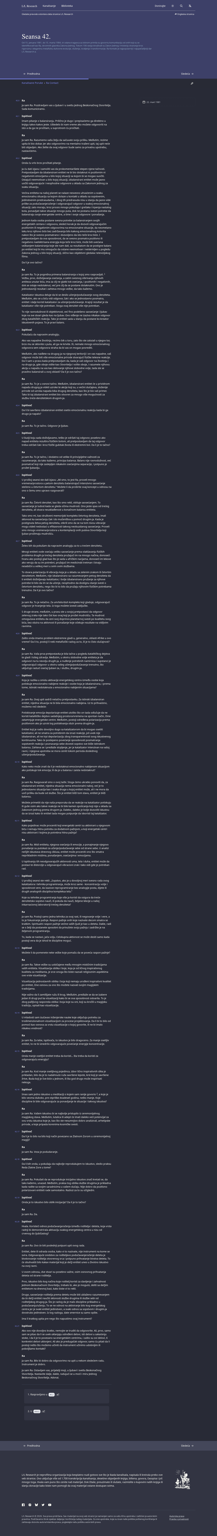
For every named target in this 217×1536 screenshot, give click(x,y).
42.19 (17, 1197)
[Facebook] (23, 1504)
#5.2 (51, 1394)
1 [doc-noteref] (104, 274)
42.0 (17, 100)
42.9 (17, 675)
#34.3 (37, 1411)
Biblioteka (67, 6)
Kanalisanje (49, 6)
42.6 (17, 475)
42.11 (17, 820)
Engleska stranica (185, 14)
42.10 (17, 762)
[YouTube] (49, 1504)
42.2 (17, 158)
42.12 (17, 876)
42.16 (17, 1089)
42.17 (17, 1131)
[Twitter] (43, 1504)
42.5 (17, 433)
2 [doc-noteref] (97, 1093)
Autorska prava (176, 1516)
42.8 (17, 633)
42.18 (17, 1159)
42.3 (17, 330)
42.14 (17, 1013)
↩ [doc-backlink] (58, 1394)
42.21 (17, 1326)
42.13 (17, 948)
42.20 (17, 1221)
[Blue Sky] (36, 1504)
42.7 (17, 541)
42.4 (17, 405)
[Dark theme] (172, 6)
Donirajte (160, 6)
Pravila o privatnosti (179, 1519)
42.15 (17, 1051)
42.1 (17, 116)
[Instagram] (29, 1504)
